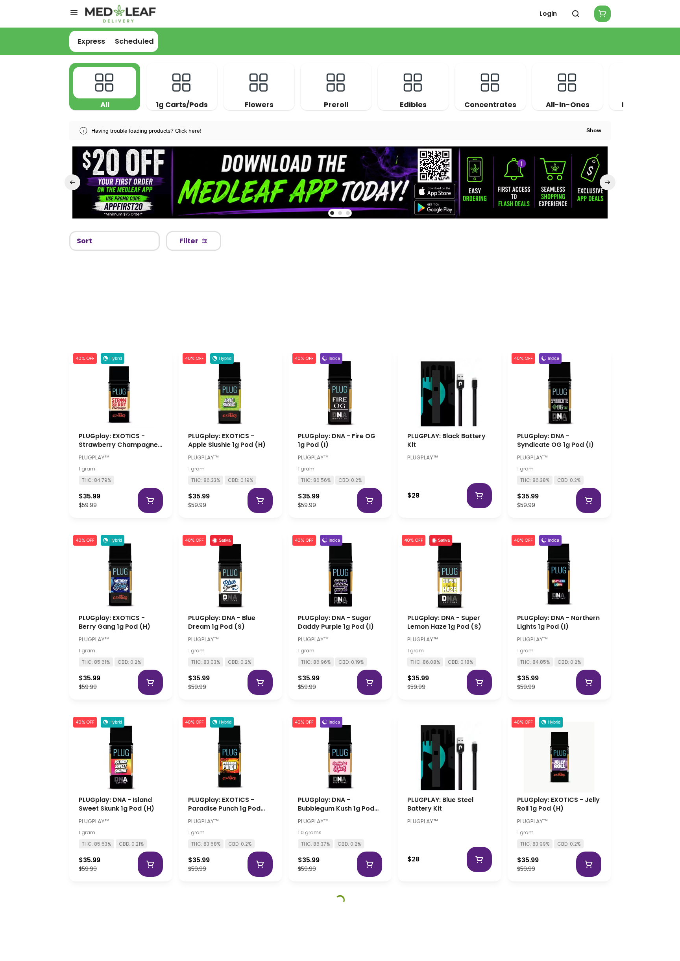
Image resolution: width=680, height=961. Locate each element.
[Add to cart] (150, 500)
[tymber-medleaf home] (120, 13)
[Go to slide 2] (340, 213)
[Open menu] (74, 12)
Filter (188, 241)
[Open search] (575, 13)
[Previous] (72, 182)
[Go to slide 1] (332, 213)
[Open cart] (601, 13)
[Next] (607, 182)
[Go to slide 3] (348, 213)
